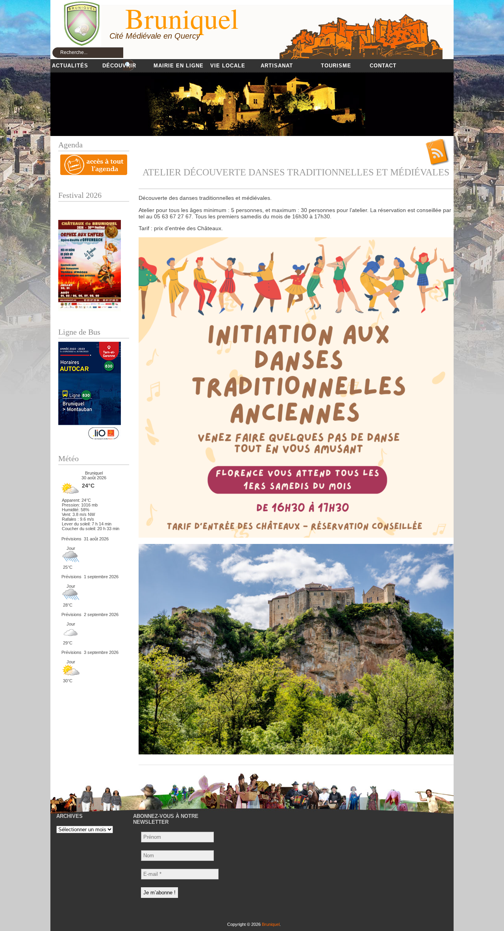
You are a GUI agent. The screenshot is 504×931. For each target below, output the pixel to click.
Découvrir (119, 66)
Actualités (70, 66)
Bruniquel (271, 924)
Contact (383, 66)
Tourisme (336, 66)
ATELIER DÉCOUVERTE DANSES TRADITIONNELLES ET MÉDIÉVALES (296, 172)
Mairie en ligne (179, 66)
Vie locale (227, 66)
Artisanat (277, 66)
